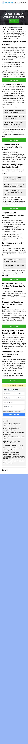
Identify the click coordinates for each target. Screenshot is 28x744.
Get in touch (14, 21)
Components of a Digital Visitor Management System (12, 429)
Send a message (14, 414)
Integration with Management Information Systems (11, 442)
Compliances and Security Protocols (13, 445)
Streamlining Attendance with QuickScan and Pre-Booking (11, 453)
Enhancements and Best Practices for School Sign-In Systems (13, 449)
